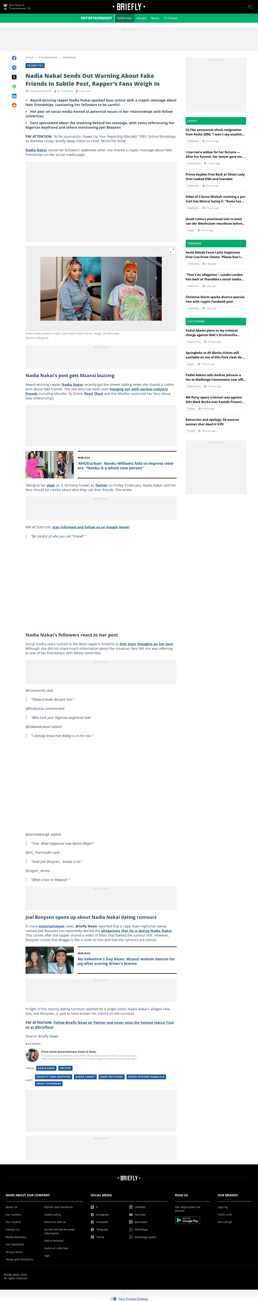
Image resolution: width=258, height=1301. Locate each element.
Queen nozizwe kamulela (146, 1076)
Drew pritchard (111, 1076)
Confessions (194, 163)
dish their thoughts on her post (146, 644)
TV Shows (171, 18)
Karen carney (85, 1076)
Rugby (191, 230)
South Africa (194, 341)
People (191, 430)
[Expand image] (172, 250)
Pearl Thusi (93, 393)
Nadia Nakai (36, 150)
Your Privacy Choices (133, 1299)
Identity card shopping (53, 1076)
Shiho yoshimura (48, 1083)
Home (29, 57)
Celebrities (124, 18)
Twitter (101, 485)
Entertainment (96, 18)
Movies (142, 18)
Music (155, 18)
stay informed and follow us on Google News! (90, 527)
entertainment (52, 926)
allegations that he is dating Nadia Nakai (136, 930)
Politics (191, 408)
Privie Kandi (67, 91)
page (51, 485)
